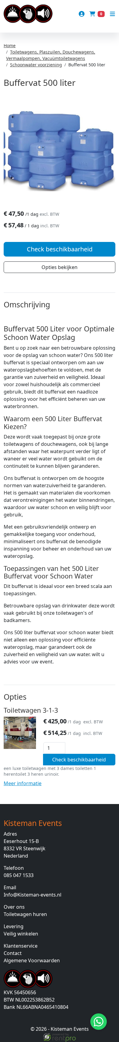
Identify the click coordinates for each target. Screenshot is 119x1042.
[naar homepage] (28, 13)
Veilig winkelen (21, 933)
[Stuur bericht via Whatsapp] (98, 1021)
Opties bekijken (59, 267)
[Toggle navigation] (112, 14)
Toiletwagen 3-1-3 (31, 710)
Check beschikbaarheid (59, 249)
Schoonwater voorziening (36, 65)
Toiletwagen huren (25, 914)
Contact (13, 953)
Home (10, 45)
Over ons (14, 907)
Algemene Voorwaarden (32, 960)
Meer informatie (22, 783)
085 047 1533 (19, 875)
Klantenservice (21, 945)
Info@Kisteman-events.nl (32, 894)
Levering (13, 926)
